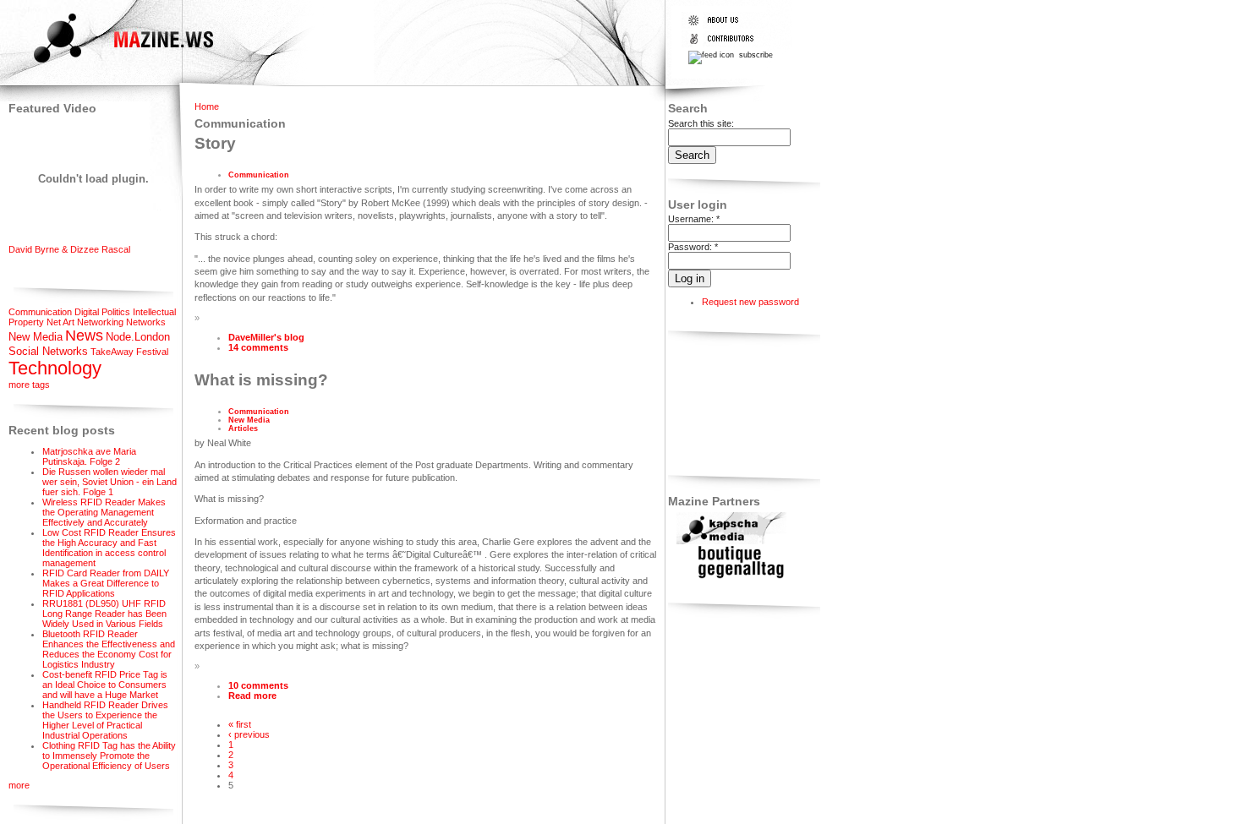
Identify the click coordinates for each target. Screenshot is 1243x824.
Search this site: (701, 123)
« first (239, 724)
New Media (35, 336)
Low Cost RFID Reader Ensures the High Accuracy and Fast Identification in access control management (109, 547)
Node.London (138, 336)
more (19, 785)
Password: (693, 247)
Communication (40, 312)
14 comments (258, 347)
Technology (54, 368)
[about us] (725, 25)
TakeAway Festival (129, 352)
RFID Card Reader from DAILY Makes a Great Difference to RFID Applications (105, 583)
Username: (694, 219)
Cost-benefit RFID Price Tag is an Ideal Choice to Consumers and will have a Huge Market (104, 684)
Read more (252, 695)
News (84, 335)
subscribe (754, 55)
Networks (146, 322)
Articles (243, 428)
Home (206, 106)
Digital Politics (102, 312)
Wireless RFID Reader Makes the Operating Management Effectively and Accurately (104, 512)
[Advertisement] (721, 406)
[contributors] (725, 44)
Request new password (750, 302)
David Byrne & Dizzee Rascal (69, 249)
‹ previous (249, 734)
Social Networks (48, 351)
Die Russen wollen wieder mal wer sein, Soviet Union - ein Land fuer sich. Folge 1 (109, 482)
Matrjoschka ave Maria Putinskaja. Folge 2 (89, 456)
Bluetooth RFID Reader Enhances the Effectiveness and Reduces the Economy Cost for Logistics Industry (108, 649)
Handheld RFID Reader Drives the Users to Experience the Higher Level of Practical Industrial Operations (105, 720)
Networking (100, 322)
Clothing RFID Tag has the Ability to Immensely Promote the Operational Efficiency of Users (109, 755)
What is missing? (261, 380)
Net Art (60, 322)
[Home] (108, 65)
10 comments (258, 685)
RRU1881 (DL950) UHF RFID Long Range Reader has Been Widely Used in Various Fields (104, 613)
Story (215, 143)
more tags (29, 384)
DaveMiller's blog (266, 337)
